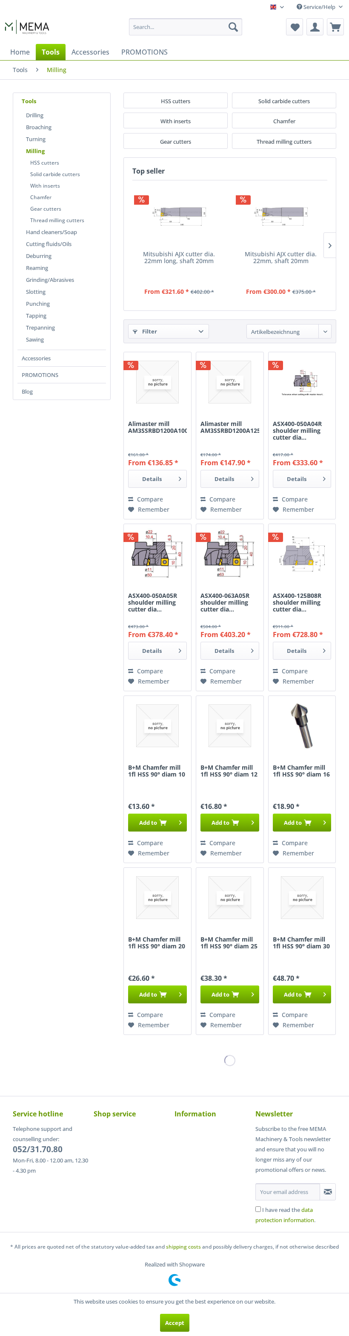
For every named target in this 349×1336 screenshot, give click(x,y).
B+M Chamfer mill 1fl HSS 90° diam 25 (228, 943)
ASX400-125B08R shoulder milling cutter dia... (297, 602)
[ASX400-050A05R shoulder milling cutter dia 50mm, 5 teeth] (157, 554)
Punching (38, 303)
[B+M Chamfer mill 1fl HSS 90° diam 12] (229, 725)
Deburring (38, 256)
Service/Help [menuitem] (319, 7)
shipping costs (183, 1246)
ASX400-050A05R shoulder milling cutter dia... (152, 602)
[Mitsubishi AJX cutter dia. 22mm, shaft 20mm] (280, 216)
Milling (35, 151)
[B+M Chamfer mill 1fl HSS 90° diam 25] (229, 897)
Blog (27, 391)
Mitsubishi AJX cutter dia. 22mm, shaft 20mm (281, 258)
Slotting (36, 292)
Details (152, 479)
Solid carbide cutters (55, 174)
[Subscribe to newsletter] (328, 1191)
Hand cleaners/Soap (51, 232)
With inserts (45, 185)
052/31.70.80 (38, 1149)
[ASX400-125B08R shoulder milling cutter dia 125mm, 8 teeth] (302, 554)
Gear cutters (45, 208)
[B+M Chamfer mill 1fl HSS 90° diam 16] (302, 725)
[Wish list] (294, 26)
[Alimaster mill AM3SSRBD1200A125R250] (229, 382)
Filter (149, 331)
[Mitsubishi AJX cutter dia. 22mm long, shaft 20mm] (178, 216)
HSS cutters (44, 162)
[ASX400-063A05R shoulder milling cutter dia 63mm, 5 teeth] (229, 554)
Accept (174, 1323)
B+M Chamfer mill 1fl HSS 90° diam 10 (156, 771)
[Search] (233, 26)
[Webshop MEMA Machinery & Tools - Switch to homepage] (27, 29)
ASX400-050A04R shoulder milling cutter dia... (297, 430)
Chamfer (40, 197)
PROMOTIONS (40, 375)
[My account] (314, 26)
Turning (36, 139)
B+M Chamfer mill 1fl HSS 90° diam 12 (228, 771)
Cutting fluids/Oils (49, 244)
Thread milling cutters (57, 220)
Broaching (38, 127)
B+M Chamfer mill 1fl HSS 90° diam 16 (301, 771)
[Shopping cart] (335, 26)
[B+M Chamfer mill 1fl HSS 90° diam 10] (157, 725)
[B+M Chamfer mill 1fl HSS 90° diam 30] (302, 897)
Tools (29, 101)
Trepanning (40, 327)
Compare (149, 499)
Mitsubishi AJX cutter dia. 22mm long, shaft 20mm (179, 258)
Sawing (35, 339)
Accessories (36, 358)
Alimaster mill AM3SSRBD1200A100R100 (157, 427)
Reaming (37, 268)
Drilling (34, 115)
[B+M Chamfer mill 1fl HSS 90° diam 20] (157, 897)
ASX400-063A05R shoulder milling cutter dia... (224, 602)
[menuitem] (186, 26)
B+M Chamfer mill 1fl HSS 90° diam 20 (156, 943)
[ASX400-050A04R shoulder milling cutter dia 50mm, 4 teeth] (302, 382)
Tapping (36, 315)
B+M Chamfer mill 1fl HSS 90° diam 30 (301, 943)
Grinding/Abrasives (50, 280)
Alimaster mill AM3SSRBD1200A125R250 (229, 427)
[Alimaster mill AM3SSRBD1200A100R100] (157, 382)
